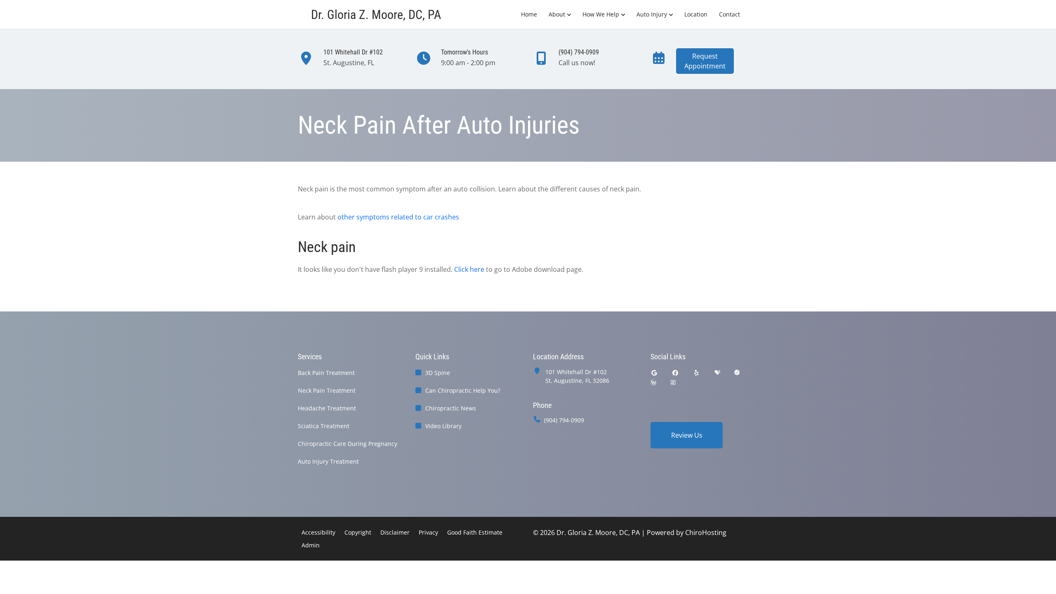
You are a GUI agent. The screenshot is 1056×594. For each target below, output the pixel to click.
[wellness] (653, 382)
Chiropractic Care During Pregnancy (347, 444)
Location (695, 14)
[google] (654, 372)
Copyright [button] (357, 532)
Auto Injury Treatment (328, 461)
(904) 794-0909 (564, 420)
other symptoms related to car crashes (398, 217)
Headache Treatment (327, 408)
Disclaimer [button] (395, 532)
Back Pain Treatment (326, 373)
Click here (469, 269)
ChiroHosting (705, 532)
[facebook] (675, 372)
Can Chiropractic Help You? (462, 390)
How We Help (600, 14)
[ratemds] (737, 372)
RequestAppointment (705, 61)
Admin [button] (311, 545)
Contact (729, 14)
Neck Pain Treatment (327, 390)
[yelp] (696, 372)
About (557, 14)
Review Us (686, 435)
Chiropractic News (450, 408)
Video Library (443, 426)
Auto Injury (651, 14)
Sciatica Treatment (323, 426)
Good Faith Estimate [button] (474, 532)
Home (529, 14)
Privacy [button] (428, 532)
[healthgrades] (717, 372)
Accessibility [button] (318, 532)
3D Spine (437, 373)
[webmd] (673, 382)
